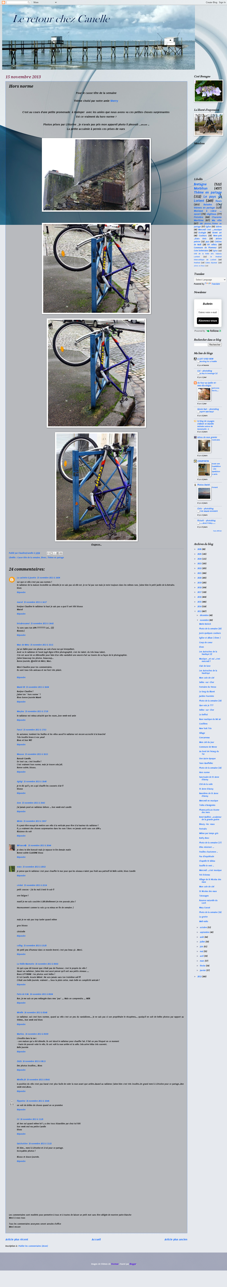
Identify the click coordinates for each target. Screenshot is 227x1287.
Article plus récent (16, 1239)
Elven (201, 647)
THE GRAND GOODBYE (209, 511)
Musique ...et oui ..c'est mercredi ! (209, 660)
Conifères (203, 724)
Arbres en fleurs (199, 266)
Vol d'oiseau (204, 875)
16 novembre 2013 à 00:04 (41, 994)
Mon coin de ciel (206, 678)
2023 (199, 563)
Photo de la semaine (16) (210, 912)
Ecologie (202, 232)
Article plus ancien (176, 1239)
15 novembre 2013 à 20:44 (39, 845)
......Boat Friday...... (207, 523)
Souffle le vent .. (206, 865)
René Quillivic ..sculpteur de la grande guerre (210, 818)
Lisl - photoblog (204, 371)
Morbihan (201, 188)
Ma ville (217, 220)
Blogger (133, 1264)
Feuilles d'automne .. (208, 852)
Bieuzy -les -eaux (207, 824)
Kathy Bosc (204, 838)
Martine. (20, 1034)
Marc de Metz (23, 645)
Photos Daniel (203, 485)
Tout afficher (217, 531)
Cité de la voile (206, 784)
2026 (199, 549)
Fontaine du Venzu (207, 687)
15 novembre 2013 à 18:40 (35, 781)
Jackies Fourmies (206, 696)
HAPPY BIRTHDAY (207, 412)
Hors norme (204, 772)
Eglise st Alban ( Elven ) (210, 638)
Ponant (215, 487)
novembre (204, 620)
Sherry (114, 100)
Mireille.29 (21, 1079)
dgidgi (20, 781)
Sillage (202, 733)
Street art (217, 232)
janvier (203, 970)
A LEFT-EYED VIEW (205, 359)
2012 (199, 976)
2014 (199, 606)
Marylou (20, 711)
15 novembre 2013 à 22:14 (35, 885)
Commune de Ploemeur (205, 247)
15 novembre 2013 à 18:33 (36, 754)
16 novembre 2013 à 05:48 (35, 1012)
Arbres (219, 226)
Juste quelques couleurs (210, 633)
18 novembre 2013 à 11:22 (40, 1143)
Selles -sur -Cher (206, 682)
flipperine (21, 1101)
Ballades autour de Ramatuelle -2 (205, 427)
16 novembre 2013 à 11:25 (31, 1119)
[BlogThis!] (51, 553)
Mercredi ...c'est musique (210, 870)
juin (202, 946)
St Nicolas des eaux (208, 891)
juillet (203, 942)
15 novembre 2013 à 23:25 (35, 945)
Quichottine (22, 1143)
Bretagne (200, 184)
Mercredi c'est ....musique (210, 229)
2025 (199, 554)
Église (215, 251)
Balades (208, 204)
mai (202, 951)
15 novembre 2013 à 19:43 (33, 803)
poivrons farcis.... (215, 389)
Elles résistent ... (206, 847)
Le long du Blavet (207, 691)
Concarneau (204, 737)
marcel (20, 602)
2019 (199, 583)
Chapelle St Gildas (207, 861)
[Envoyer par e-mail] (48, 553)
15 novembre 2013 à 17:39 (36, 711)
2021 (199, 573)
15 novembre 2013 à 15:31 (41, 645)
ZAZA (19, 1061)
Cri (18, 1119)
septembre (205, 932)
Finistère (198, 217)
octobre (204, 927)
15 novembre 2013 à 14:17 (35, 602)
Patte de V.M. (23, 994)
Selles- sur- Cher (206, 710)
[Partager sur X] (54, 553)
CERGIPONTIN (203, 461)
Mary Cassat (204, 907)
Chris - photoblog (205, 508)
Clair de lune (204, 666)
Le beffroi (203, 714)
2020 (199, 578)
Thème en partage (56, 557)
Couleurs (203, 235)
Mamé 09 (21, 687)
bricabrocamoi (23, 623)
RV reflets (212, 244)
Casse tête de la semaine (28, 557)
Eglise (208, 226)
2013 (199, 611)
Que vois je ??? (206, 705)
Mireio (19, 821)
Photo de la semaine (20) (210, 629)
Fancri (19, 730)
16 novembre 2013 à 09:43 (38, 1079)
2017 (199, 592)
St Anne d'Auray (206, 789)
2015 (199, 602)
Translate (216, 284)
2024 (199, 559)
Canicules (216, 440)
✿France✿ (22, 845)
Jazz (207, 241)
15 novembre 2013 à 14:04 (48, 578)
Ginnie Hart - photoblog (208, 409)
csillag (20, 945)
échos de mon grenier (207, 437)
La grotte (203, 917)
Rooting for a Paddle (208, 361)
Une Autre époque (207, 758)
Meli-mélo (203, 921)
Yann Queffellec (206, 763)
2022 (199, 568)
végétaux (212, 214)
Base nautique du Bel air (210, 719)
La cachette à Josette (26, 578)
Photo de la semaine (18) (210, 768)
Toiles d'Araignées (207, 805)
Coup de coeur (205, 642)
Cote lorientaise (201, 250)
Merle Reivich (205, 624)
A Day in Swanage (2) (209, 373)
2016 (199, 597)
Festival (197, 263)
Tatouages (204, 896)
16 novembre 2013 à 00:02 (46, 964)
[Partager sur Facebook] (57, 553)
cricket (20, 885)
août (202, 937)
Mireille (20, 1012)
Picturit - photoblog (206, 520)
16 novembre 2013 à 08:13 (34, 1061)
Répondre (21, 592)
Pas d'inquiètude (206, 856)
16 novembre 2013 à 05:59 (36, 1034)
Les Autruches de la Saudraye (208, 671)
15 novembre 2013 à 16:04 (37, 687)
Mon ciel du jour (206, 742)
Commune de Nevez (208, 747)
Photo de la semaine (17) (210, 843)
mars (202, 961)
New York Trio (205, 728)
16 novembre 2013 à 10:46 (37, 1101)
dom (19, 803)
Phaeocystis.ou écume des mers (209, 811)
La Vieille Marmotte (25, 964)
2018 (199, 587)
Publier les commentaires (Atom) (33, 1246)
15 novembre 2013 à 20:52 (34, 867)
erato (19, 867)
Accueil (96, 1239)
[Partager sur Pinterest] (61, 553)
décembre (204, 615)
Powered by (199, 331)
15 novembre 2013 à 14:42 (42, 623)
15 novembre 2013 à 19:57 (34, 821)
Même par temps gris (208, 833)
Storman (115, 1264)
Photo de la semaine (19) (210, 701)
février (203, 966)
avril (202, 956)
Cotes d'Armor (211, 263)
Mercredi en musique (208, 801)
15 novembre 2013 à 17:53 (34, 730)
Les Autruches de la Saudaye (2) (208, 652)
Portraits (203, 829)
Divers (43, 557)
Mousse (20, 754)
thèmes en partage (204, 207)
